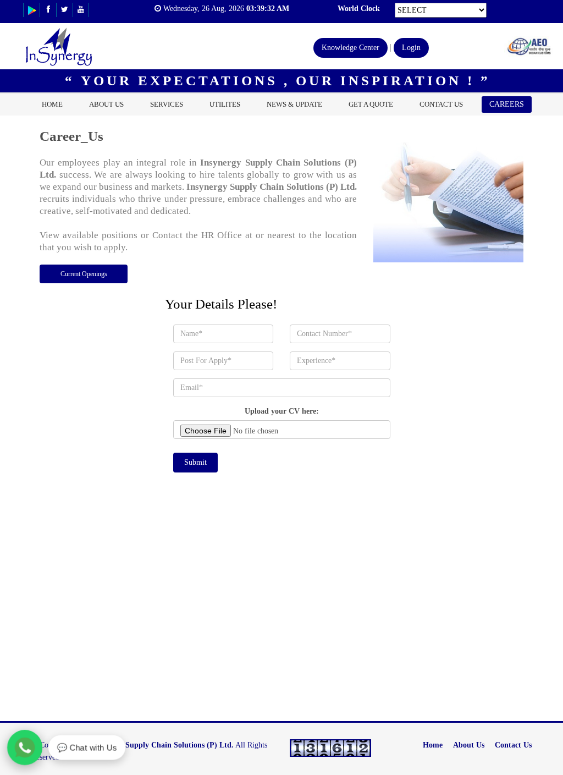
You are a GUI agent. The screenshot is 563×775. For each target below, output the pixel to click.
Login (411, 47)
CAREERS (506, 104)
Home (433, 745)
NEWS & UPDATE (294, 104)
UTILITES (224, 104)
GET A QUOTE (371, 104)
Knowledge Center (350, 47)
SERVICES (166, 104)
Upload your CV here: (282, 411)
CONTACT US (441, 104)
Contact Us (513, 745)
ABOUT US (106, 104)
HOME (52, 104)
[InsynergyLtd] (32, 10)
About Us (468, 745)
